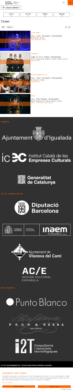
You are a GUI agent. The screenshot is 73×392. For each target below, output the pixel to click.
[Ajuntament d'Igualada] (36, 135)
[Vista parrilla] (69, 27)
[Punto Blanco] (36, 301)
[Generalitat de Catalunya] (36, 180)
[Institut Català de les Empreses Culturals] (36, 158)
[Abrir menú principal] (70, 2)
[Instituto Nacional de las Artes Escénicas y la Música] (36, 229)
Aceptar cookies (54, 386)
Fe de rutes (35, 32)
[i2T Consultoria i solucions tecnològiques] (36, 346)
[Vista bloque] (66, 27)
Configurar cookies (66, 389)
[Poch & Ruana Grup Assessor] (36, 324)
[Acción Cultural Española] (36, 274)
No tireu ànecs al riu (39, 74)
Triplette (34, 53)
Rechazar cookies (19, 386)
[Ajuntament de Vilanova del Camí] (36, 252)
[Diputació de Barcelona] (36, 207)
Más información (7, 382)
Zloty (33, 95)
